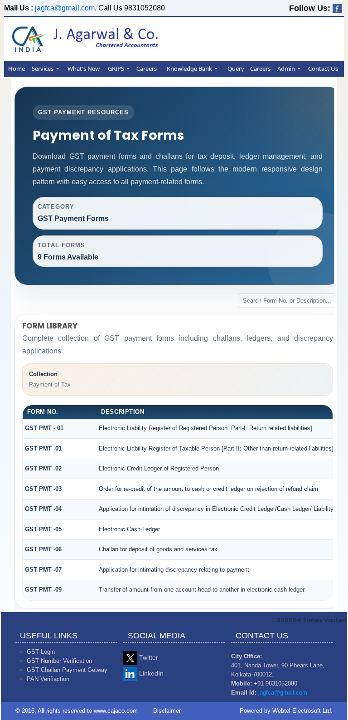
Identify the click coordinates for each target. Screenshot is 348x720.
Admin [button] (286, 68)
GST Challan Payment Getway (67, 669)
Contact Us (323, 68)
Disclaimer (167, 710)
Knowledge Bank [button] (190, 68)
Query (235, 68)
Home (16, 68)
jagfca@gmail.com (65, 8)
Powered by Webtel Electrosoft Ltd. (286, 710)
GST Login (41, 651)
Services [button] (43, 68)
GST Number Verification (59, 660)
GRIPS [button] (117, 68)
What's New (84, 68)
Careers (146, 68)
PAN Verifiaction (48, 679)
